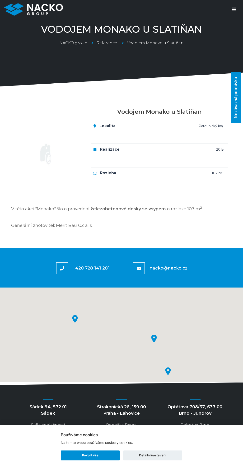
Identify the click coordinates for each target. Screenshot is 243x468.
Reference (107, 43)
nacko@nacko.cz (168, 268)
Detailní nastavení (152, 455)
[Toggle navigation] (234, 9)
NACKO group (73, 43)
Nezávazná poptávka (236, 97)
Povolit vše (90, 455)
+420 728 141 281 (91, 268)
